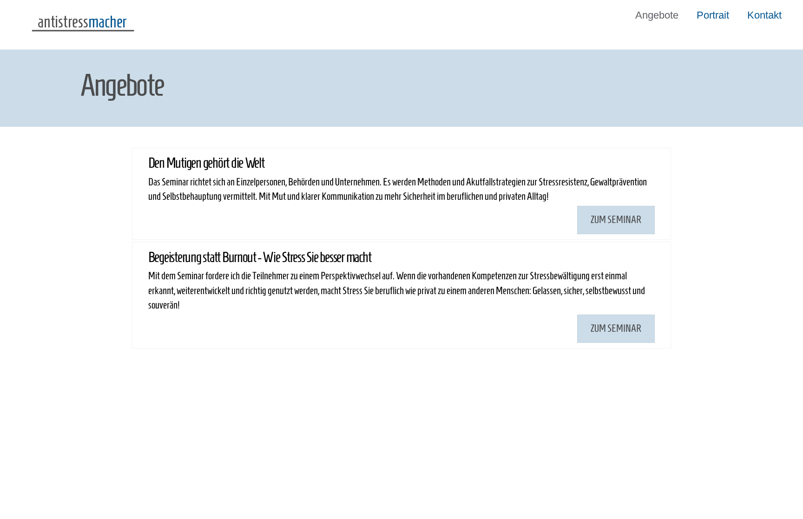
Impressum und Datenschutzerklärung (604, 387)
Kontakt (764, 15)
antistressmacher (173, 440)
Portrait (713, 15)
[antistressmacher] (82, 33)
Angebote (656, 15)
